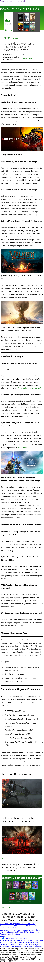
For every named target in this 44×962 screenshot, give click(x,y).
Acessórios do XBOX (8, 926)
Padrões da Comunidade (22, 928)
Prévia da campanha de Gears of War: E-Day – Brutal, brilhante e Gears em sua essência (21, 867)
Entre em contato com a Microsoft (21, 941)
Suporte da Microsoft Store (19, 932)
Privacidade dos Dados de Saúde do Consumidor (19, 940)
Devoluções (34, 932)
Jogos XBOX (17, 923)
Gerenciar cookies (7, 944)
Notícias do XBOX (23, 926)
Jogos (3, 812)
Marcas (3, 946)
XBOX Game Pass (11, 38)
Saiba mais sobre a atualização (30, 388)
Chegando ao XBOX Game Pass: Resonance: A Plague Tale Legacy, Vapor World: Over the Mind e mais (20, 916)
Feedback (8, 928)
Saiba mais (22, 447)
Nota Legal (34, 944)
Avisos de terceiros (13, 946)
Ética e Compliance (22, 944)
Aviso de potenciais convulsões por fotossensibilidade (19, 929)
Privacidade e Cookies (31, 942)
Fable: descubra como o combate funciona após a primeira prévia (19, 819)
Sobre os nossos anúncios (32, 946)
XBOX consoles (6, 923)
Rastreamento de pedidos (10, 934)
